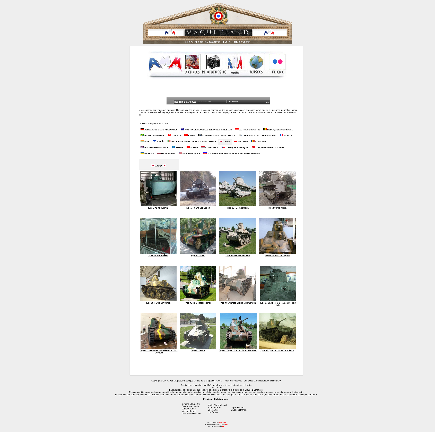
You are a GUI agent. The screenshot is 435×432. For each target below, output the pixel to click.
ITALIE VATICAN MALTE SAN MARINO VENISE (193, 141)
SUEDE (179, 147)
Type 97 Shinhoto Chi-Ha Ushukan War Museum (158, 351)
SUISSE (194, 147)
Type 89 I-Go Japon (277, 208)
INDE (146, 141)
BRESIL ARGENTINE (154, 136)
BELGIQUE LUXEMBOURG (280, 130)
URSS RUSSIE (168, 153)
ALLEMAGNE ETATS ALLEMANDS (161, 130)
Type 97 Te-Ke (198, 350)
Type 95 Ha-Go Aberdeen (237, 255)
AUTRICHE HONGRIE (249, 130)
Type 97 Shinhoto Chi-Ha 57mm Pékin (238, 303)
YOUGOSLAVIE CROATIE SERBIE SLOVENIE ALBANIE (233, 153)
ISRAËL (160, 141)
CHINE (191, 136)
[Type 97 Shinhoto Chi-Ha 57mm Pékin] (237, 300)
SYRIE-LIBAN (211, 147)
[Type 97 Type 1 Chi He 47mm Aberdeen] (238, 348)
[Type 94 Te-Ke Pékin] (158, 253)
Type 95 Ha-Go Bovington (277, 255)
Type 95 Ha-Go (198, 255)
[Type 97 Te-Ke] (198, 348)
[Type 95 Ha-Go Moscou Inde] (198, 300)
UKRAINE (149, 153)
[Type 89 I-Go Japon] (277, 205)
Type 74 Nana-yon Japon (198, 208)
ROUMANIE (260, 141)
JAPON (226, 141)
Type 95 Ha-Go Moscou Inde (198, 303)
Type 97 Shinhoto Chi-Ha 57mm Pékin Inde (278, 304)
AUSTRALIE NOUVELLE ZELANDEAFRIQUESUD (208, 130)
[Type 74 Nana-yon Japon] (198, 205)
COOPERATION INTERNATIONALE (218, 136)
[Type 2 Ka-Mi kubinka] (158, 205)
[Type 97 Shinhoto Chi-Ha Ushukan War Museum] (159, 348)
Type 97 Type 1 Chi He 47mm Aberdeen (238, 350)
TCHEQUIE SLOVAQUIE (236, 147)
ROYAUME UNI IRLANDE (156, 147)
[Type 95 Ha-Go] (198, 253)
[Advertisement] (217, 89)
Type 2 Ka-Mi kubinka (158, 208)
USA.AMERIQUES (191, 153)
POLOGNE (242, 141)
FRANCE (287, 136)
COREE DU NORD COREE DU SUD (259, 136)
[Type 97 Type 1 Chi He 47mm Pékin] (277, 348)
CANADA (176, 136)
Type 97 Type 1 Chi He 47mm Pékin (277, 350)
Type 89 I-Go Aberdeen (238, 208)
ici (280, 381)
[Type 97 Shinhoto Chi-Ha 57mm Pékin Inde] (278, 300)
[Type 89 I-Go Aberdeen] (237, 205)
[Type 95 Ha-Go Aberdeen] (237, 253)
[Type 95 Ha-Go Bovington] (277, 253)
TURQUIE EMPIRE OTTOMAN (269, 147)
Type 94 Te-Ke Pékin (158, 255)
